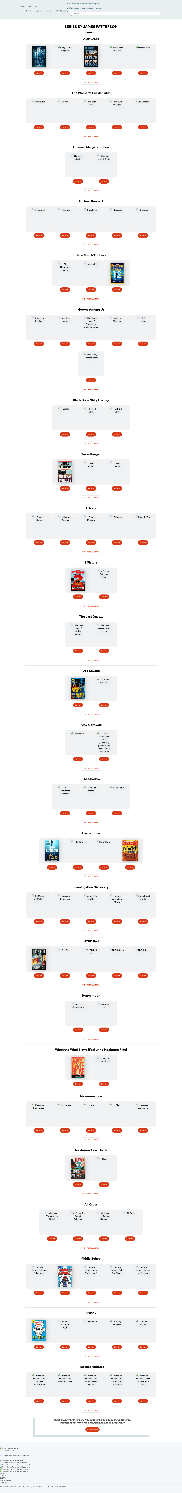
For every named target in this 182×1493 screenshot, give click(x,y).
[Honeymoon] (104, 1013)
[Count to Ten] (143, 526)
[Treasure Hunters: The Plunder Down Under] (91, 1384)
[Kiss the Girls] (143, 56)
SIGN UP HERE (92, 1429)
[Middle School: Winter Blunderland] (65, 1276)
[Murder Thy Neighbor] (91, 905)
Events (48, 11)
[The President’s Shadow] (65, 796)
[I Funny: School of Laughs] (65, 1330)
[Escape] (65, 417)
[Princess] (117, 526)
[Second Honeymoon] (78, 1013)
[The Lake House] (78, 1067)
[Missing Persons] (65, 526)
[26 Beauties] (39, 110)
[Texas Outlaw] (91, 472)
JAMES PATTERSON (29, 6)
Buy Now (39, 73)
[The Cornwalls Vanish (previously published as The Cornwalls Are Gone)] (104, 742)
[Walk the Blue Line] (117, 327)
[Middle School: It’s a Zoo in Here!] (91, 1276)
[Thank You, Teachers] (39, 327)
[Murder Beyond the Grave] (117, 905)
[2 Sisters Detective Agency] (104, 580)
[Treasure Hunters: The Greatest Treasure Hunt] (39, 1384)
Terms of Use (22, 1487)
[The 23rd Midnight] (117, 110)
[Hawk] (104, 1168)
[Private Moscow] (91, 526)
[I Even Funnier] (143, 1330)
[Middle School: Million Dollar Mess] (39, 1276)
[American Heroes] (65, 327)
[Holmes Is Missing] (78, 164)
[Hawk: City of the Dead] (78, 1168)
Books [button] (38, 11)
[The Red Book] (91, 417)
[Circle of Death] (91, 796)
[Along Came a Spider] (65, 56)
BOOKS (3, 1475)
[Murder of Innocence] (65, 905)
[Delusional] (39, 219)
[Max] (117, 1114)
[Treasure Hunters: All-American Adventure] (117, 1384)
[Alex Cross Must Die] (117, 56)
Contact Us (40, 1487)
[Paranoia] (65, 219)
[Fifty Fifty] (78, 850)
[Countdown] (78, 742)
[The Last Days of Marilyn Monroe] (78, 634)
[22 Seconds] (143, 110)
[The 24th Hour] (91, 110)
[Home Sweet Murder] (143, 905)
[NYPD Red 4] (91, 959)
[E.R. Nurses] (143, 327)
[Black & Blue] (130, 850)
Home (28, 11)
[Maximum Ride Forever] (39, 1114)
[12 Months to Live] (117, 273)
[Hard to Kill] (91, 273)
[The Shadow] (117, 796)
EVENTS (3, 1478)
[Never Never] (104, 850)
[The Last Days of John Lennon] (104, 634)
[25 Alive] (65, 110)
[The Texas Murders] (65, 472)
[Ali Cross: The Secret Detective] (78, 1222)
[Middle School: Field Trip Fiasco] (117, 1276)
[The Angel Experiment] (143, 1114)
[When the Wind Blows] (104, 1067)
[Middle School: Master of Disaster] (143, 1276)
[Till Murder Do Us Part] (39, 905)
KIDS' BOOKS (5, 1482)
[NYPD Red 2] (143, 959)
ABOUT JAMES (5, 1480)
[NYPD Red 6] (39, 959)
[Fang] (91, 1114)
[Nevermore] (65, 1114)
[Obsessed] (117, 219)
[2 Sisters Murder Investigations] (78, 580)
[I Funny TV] (91, 1330)
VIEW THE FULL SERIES (91, 82)
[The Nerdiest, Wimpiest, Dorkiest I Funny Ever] (39, 1330)
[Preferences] (71, 15)
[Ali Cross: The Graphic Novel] (52, 1222)
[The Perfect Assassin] (104, 688)
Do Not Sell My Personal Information (55, 1487)
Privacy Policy (31, 1487)
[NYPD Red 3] (117, 959)
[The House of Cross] (91, 56)
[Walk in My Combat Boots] (91, 363)
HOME (2, 1473)
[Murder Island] (78, 688)
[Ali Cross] (130, 1222)
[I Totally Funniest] (117, 1330)
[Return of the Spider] (39, 56)
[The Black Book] (117, 417)
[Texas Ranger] (117, 472)
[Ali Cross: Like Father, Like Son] (104, 1222)
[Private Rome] (39, 526)
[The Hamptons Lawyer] (65, 273)
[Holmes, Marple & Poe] (104, 164)
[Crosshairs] (91, 219)
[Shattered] (143, 219)
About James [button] (61, 11)
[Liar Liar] (52, 850)
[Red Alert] (65, 959)
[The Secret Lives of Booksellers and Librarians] (91, 327)
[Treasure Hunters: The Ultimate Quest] (65, 1384)
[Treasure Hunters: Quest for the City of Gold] (143, 1384)
